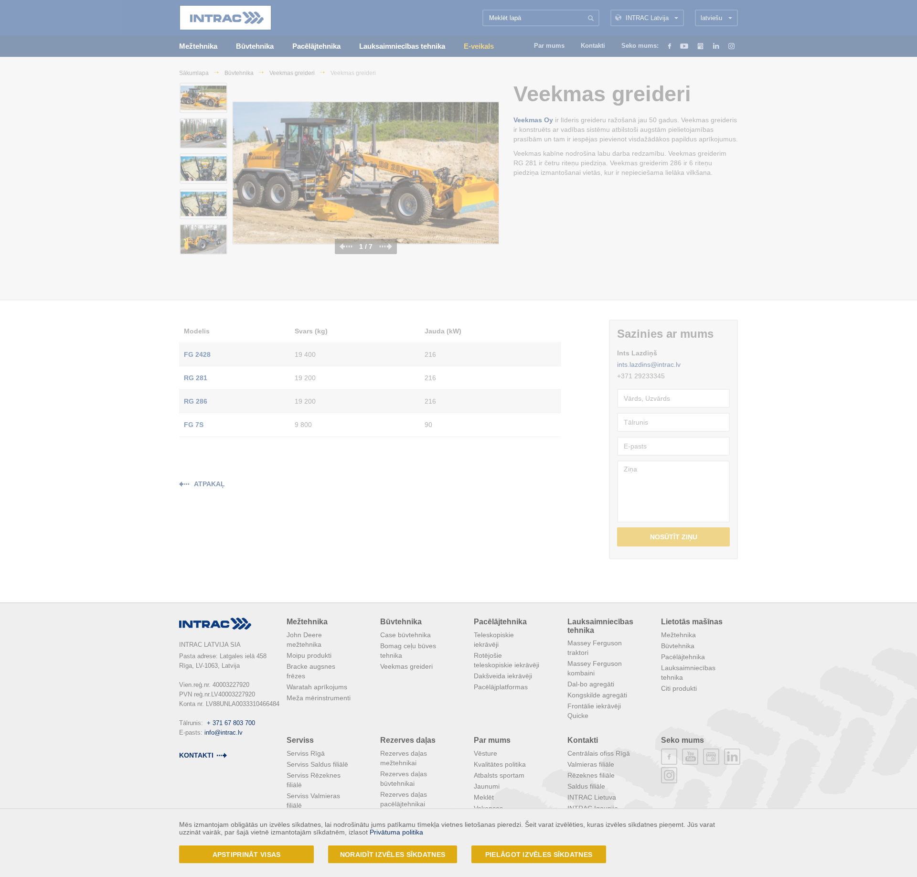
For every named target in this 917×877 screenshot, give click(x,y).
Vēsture (485, 753)
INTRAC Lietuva (591, 797)
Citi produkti (679, 688)
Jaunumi (487, 786)
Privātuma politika (396, 832)
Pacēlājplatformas (501, 687)
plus (711, 757)
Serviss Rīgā (306, 753)
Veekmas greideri (406, 666)
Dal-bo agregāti (590, 684)
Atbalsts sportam (499, 775)
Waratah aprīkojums (317, 687)
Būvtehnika (401, 622)
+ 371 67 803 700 (231, 723)
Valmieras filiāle (590, 764)
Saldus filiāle (586, 786)
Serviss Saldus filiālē (317, 764)
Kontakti (582, 740)
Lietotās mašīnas (692, 622)
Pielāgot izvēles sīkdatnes (538, 854)
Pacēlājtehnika (500, 622)
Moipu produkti (309, 655)
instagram (669, 775)
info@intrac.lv (223, 732)
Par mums (492, 740)
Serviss (300, 740)
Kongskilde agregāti (597, 695)
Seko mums (682, 740)
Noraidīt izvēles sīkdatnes (392, 854)
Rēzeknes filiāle (591, 775)
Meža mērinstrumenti (319, 698)
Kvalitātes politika (500, 764)
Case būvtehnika (405, 635)
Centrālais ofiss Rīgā (598, 753)
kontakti (196, 755)
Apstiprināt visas (247, 854)
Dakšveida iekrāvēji (503, 676)
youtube (690, 757)
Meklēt (484, 797)
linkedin (732, 757)
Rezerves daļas (408, 740)
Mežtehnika (307, 622)
